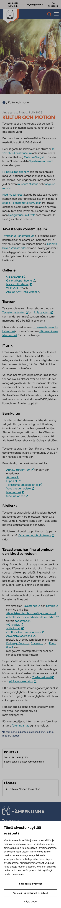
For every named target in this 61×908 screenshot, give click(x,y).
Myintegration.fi (35, 4)
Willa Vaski (12, 288)
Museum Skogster (35, 157)
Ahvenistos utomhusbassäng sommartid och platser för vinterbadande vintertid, (31, 615)
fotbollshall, (13, 628)
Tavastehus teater (13, 312)
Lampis (50, 606)
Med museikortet (13, 194)
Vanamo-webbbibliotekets (34, 535)
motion (6, 735)
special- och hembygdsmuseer (21, 203)
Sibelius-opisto (15, 496)
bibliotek (23, 731)
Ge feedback (53, 4)
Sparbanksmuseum (41, 161)
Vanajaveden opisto (18, 488)
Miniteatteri (13, 492)
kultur (50, 731)
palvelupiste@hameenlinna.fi (28, 761)
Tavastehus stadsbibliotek (22, 484)
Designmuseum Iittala (21, 215)
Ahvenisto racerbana (19, 636)
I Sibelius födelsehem (15, 172)
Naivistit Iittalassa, (17, 284)
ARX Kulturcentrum (18, 469)
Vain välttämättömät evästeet (30, 893)
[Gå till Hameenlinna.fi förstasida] (3, 102)
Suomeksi (13, 3)
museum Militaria (27, 184)
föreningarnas (20, 725)
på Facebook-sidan (21, 681)
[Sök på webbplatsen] (49, 14)
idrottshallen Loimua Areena (23, 632)
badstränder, (22, 621)
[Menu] (56, 14)
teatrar (15, 735)
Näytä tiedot (31, 901)
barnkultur (11, 731)
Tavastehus (30, 606)
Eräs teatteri (42, 312)
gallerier (33, 731)
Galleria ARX (14, 277)
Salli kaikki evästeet (30, 883)
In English (13, 6)
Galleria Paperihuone (19, 280)
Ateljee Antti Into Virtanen (22, 292)
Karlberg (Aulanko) (17, 643)
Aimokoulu (12, 477)
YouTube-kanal (41, 677)
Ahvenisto (37, 643)
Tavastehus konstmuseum (18, 236)
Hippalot (11, 481)
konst (42, 731)
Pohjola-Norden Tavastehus (25, 789)
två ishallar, (13, 624)
